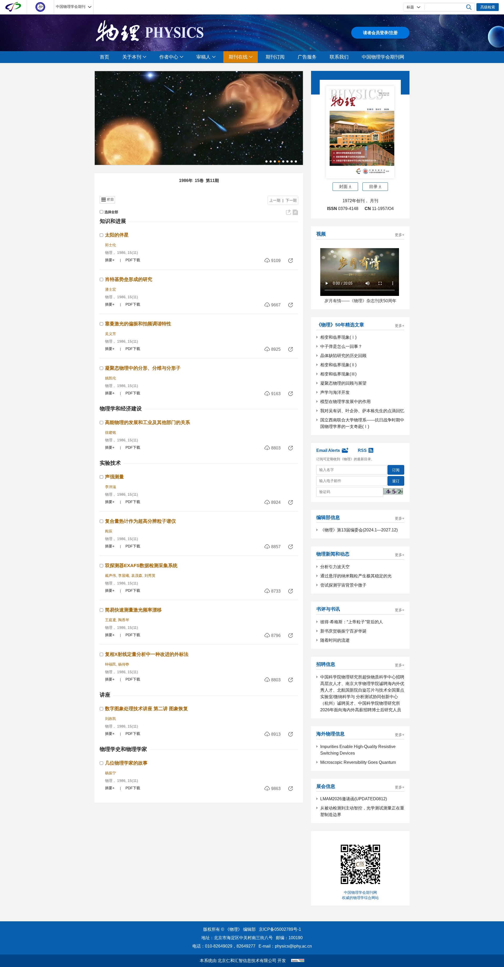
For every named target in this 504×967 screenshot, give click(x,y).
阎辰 (108, 531)
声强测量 (114, 476)
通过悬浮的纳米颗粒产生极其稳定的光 (356, 576)
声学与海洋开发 (335, 392)
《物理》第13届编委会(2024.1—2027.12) (359, 530)
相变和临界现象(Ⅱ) (338, 365)
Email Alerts (328, 450)
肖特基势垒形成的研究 (128, 279)
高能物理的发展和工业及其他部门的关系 (147, 422)
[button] (266, 161)
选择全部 (111, 212)
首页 (104, 57)
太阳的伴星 (117, 235)
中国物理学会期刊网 (383, 57)
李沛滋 (110, 487)
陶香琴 (123, 620)
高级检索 (487, 7)
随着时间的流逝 (335, 640)
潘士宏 (110, 289)
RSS (362, 450)
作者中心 (168, 57)
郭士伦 (110, 245)
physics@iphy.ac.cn (293, 946)
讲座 (105, 695)
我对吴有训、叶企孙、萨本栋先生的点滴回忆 (362, 411)
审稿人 (203, 57)
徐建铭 (110, 432)
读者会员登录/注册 (380, 32)
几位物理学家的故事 (126, 763)
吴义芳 (110, 334)
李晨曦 (123, 575)
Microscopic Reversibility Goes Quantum (358, 762)
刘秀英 (149, 575)
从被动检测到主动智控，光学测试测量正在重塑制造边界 (362, 811)
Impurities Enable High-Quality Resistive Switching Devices (358, 749)
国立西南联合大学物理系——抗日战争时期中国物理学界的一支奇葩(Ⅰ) (362, 423)
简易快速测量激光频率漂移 (133, 610)
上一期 (274, 200)
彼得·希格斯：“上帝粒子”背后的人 (351, 622)
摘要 (108, 260)
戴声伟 (110, 575)
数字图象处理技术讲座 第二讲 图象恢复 (146, 708)
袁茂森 (136, 575)
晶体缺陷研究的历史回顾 (343, 355)
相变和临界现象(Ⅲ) (338, 374)
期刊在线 (238, 57)
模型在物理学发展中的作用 (345, 401)
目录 (373, 186)
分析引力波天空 (335, 566)
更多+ (399, 235)
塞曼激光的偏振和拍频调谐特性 (138, 323)
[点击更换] (393, 491)
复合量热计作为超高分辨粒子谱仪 (140, 521)
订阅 (396, 470)
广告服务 (307, 57)
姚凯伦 (110, 378)
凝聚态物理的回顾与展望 (343, 383)
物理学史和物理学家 (123, 749)
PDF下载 (132, 260)
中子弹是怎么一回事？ (341, 346)
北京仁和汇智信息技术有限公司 (247, 960)
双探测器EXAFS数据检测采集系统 (141, 565)
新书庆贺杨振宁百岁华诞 (343, 631)
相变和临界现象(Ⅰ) (338, 337)
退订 (396, 481)
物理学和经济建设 (121, 408)
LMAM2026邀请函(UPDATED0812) (353, 799)
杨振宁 (110, 773)
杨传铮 (123, 664)
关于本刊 (131, 57)
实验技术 (110, 463)
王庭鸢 (110, 620)
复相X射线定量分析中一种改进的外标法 (146, 654)
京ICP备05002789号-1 (280, 929)
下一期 (291, 200)
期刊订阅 (275, 57)
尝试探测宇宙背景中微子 (343, 585)
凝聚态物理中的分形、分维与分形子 (143, 368)
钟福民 (110, 664)
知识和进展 (113, 221)
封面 (343, 186)
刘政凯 (110, 719)
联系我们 (339, 57)
